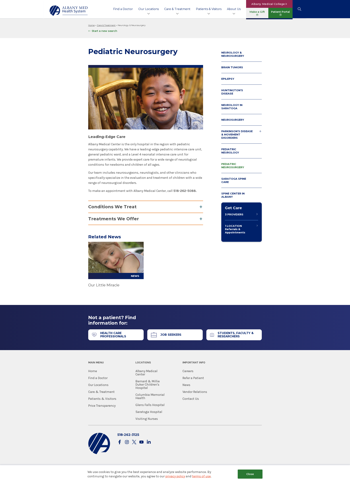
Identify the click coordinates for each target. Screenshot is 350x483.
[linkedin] (149, 442)
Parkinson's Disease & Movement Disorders (237, 134)
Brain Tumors (232, 67)
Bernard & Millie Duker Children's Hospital (147, 384)
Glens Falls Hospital (150, 405)
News (186, 385)
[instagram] (127, 442)
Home (91, 25)
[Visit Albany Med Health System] (99, 453)
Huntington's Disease (232, 92)
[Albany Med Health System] (69, 10)
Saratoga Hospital (148, 411)
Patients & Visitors (208, 9)
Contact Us (190, 398)
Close (250, 474)
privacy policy (175, 476)
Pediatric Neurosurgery (232, 165)
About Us (234, 9)
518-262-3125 (128, 435)
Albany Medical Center (146, 372)
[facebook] (119, 442)
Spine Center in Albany (233, 195)
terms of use (201, 476)
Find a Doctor (123, 9)
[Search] (299, 9)
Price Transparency (102, 405)
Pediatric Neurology (230, 151)
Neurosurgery (232, 119)
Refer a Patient (193, 378)
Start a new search (104, 31)
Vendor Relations (194, 391)
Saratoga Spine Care (233, 180)
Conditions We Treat (112, 206)
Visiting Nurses (146, 418)
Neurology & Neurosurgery (232, 54)
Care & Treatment (177, 9)
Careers (187, 371)
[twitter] (134, 442)
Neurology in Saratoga (231, 106)
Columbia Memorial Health (150, 396)
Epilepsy (227, 78)
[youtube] (141, 442)
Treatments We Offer (113, 218)
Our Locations (148, 9)
